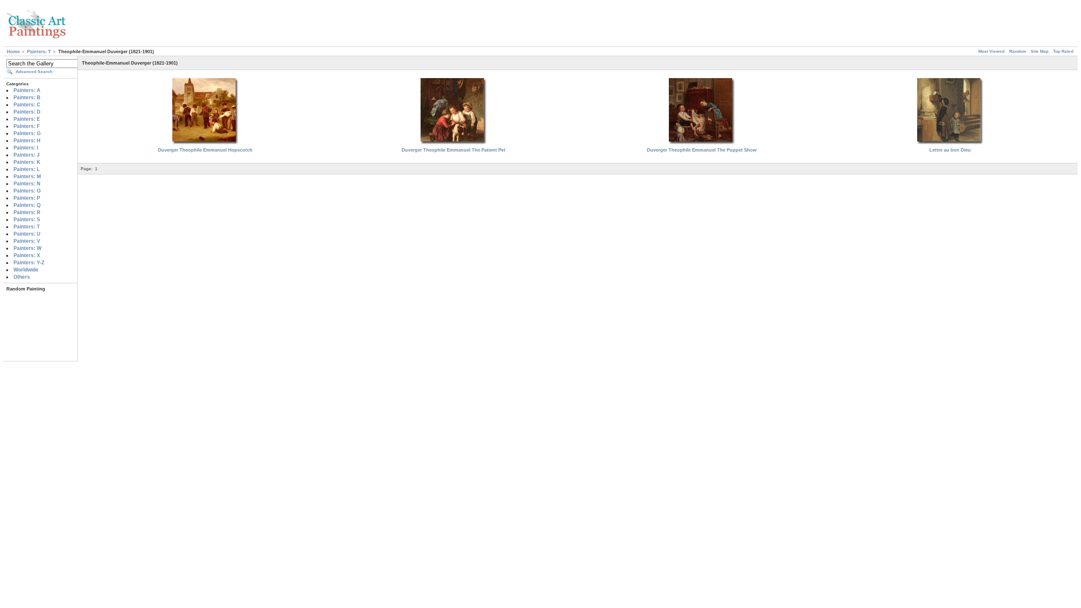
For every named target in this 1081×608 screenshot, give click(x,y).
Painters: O (27, 191)
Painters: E (27, 119)
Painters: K (27, 162)
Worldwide (26, 270)
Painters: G (27, 133)
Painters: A (27, 90)
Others (22, 277)
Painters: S (27, 220)
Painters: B (27, 97)
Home (13, 51)
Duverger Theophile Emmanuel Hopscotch (205, 149)
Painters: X (27, 255)
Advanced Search (34, 71)
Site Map (1039, 51)
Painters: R (27, 212)
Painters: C (27, 105)
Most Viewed (991, 51)
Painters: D (27, 112)
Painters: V (27, 241)
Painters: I (26, 148)
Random (1017, 51)
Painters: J (27, 155)
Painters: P (27, 198)
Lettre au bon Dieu (950, 149)
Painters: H (27, 141)
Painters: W (27, 248)
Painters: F (27, 126)
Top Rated (1063, 51)
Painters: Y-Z (29, 263)
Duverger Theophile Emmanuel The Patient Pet (453, 149)
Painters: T (39, 51)
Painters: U (27, 234)
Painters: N (27, 184)
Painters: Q (27, 205)
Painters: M (27, 176)
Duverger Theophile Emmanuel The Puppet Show (702, 149)
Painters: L (27, 169)
